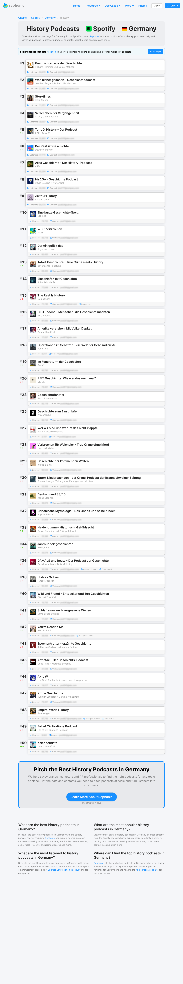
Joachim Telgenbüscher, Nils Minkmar (55, 83)
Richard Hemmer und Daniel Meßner (54, 66)
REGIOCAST (43, 547)
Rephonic (95, 36)
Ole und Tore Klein (47, 597)
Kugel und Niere (45, 249)
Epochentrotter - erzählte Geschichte (64, 643)
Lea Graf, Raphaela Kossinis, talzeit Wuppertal (62, 680)
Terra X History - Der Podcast (56, 129)
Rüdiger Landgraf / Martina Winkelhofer (58, 696)
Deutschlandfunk (44, 149)
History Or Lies (48, 577)
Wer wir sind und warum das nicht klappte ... (69, 428)
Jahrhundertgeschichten (55, 544)
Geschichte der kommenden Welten (63, 461)
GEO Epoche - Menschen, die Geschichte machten (73, 312)
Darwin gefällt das (50, 245)
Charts (22, 17)
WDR (40, 232)
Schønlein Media (46, 282)
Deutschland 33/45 (51, 494)
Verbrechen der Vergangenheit (57, 113)
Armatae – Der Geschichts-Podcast (62, 660)
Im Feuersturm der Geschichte (59, 361)
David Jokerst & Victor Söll (49, 182)
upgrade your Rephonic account (64, 869)
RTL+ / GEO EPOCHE (46, 116)
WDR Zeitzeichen (49, 229)
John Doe (42, 348)
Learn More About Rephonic (92, 797)
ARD (37, 166)
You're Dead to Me (50, 627)
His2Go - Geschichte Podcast (56, 179)
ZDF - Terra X (42, 133)
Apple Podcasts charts (147, 869)
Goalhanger (43, 298)
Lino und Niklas (45, 448)
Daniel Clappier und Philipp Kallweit (56, 531)
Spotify (35, 17)
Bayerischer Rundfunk (49, 265)
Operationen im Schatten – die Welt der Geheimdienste (76, 345)
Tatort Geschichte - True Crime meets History (70, 262)
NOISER (41, 216)
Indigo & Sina (44, 464)
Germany (50, 17)
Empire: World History (53, 710)
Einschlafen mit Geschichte (57, 279)
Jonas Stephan (45, 497)
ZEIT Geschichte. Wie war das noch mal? (66, 378)
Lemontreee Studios (48, 613)
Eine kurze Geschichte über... (58, 212)
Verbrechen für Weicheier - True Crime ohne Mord (73, 444)
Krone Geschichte (50, 693)
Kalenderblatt (47, 743)
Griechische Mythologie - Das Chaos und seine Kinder (76, 511)
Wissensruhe (44, 414)
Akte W (42, 676)
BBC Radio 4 (44, 630)
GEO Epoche (44, 315)
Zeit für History (46, 196)
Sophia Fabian (45, 514)
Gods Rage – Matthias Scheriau (54, 663)
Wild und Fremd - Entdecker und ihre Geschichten (73, 593)
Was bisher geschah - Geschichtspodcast (65, 80)
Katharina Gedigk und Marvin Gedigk (57, 647)
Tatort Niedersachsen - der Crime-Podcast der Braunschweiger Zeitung (89, 477)
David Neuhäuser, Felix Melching (54, 564)
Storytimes (43, 96)
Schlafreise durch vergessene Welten (64, 610)
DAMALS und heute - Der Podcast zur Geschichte (73, 560)
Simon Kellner (42, 199)
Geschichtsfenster (50, 395)
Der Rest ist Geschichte (52, 146)
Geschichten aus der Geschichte (58, 63)
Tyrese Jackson (45, 580)
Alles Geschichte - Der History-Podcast (63, 163)
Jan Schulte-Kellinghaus (50, 431)
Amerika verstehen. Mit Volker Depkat (64, 328)
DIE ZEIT (42, 381)
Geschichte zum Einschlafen (57, 411)
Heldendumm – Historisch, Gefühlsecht (65, 527)
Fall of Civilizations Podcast (57, 726)
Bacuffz (41, 365)
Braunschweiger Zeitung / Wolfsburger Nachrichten (65, 481)
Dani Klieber (41, 100)
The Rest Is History (51, 295)
